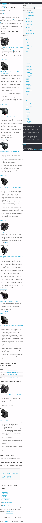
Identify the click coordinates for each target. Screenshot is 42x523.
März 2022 (28, 101)
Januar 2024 (28, 72)
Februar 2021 (28, 121)
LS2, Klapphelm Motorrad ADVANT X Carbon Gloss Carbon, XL (11, 47)
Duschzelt (4, 496)
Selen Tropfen (28, 14)
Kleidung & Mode (29, 46)
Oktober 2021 (28, 109)
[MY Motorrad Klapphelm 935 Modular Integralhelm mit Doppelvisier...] (4, 149)
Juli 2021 (27, 113)
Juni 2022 (27, 97)
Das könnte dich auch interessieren (7, 479)
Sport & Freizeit (18, 13)
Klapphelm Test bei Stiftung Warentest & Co (10, 473)
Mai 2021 (27, 116)
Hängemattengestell (29, 30)
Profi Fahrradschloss (6, 504)
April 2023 (27, 82)
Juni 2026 (27, 60)
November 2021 (29, 107)
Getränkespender (29, 24)
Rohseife (27, 19)
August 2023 (28, 76)
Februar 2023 (28, 85)
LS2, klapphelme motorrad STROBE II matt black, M (9, 301)
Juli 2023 (27, 78)
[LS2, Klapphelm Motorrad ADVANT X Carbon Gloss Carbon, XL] (4, 393)
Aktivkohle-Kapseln (29, 25)
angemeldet (6, 521)
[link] (2, 17)
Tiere (27, 51)
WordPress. (40, 149)
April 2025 (27, 64)
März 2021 (28, 119)
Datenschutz (25, 145)
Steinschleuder (5, 493)
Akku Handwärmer (29, 22)
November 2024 (29, 67)
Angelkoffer (4, 495)
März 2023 (28, 84)
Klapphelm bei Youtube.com (12, 377)
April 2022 (27, 100)
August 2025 (28, 63)
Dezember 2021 (29, 106)
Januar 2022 (28, 104)
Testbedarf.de (3, 20)
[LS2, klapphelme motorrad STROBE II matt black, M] (4, 299)
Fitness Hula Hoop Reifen (7, 502)
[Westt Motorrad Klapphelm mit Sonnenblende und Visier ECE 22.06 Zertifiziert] (4, 324)
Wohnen (27, 52)
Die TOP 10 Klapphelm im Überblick (9, 472)
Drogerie (27, 40)
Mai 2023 (27, 81)
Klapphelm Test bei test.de (12, 370)
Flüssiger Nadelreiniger (30, 12)
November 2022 (29, 90)
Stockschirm (4, 501)
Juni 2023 (27, 79)
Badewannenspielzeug (30, 33)
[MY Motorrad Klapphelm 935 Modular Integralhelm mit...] (4, 115)
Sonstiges (27, 48)
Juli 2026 (27, 58)
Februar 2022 (28, 103)
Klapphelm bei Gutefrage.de (12, 375)
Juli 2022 (27, 95)
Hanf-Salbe (28, 16)
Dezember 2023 (29, 73)
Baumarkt (27, 39)
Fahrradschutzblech (6, 505)
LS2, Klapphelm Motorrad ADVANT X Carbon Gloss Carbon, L (11, 232)
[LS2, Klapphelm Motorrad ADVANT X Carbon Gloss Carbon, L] (4, 230)
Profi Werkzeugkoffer (30, 28)
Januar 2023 (28, 87)
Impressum (25, 144)
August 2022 (28, 94)
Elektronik (27, 42)
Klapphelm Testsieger (6, 476)
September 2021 (29, 110)
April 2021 (27, 118)
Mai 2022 (27, 98)
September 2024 (29, 69)
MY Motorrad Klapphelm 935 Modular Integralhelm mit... (10, 116)
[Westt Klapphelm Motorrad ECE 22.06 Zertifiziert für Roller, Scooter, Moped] (4, 186)
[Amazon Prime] (6, 242)
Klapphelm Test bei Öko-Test (12, 372)
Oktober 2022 (28, 91)
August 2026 (28, 57)
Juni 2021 (27, 115)
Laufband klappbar (5, 499)
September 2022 (29, 93)
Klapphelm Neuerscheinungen (8, 474)
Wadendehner (4, 492)
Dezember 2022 (29, 88)
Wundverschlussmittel (30, 15)
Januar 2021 (28, 122)
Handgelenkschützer (6, 498)
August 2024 (28, 70)
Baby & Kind (28, 37)
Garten (27, 43)
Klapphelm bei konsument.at (12, 374)
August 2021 (28, 112)
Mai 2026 (27, 61)
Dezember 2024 (29, 66)
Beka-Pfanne (28, 18)
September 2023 (29, 75)
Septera (35, 149)
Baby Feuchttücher (29, 21)
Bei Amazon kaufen (3, 59)
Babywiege (28, 31)
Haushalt (27, 45)
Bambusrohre (28, 27)
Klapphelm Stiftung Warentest (8, 477)
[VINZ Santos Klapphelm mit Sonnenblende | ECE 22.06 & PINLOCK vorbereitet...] (4, 70)
